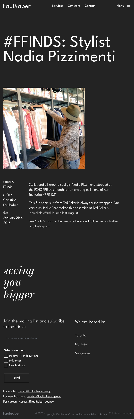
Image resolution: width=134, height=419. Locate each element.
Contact (90, 5)
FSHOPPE (41, 190)
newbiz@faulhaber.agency (44, 396)
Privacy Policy (99, 414)
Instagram (42, 226)
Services (57, 5)
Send (17, 377)
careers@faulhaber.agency (36, 401)
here (78, 221)
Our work (74, 5)
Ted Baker (69, 203)
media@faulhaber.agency (34, 391)
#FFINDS (49, 195)
